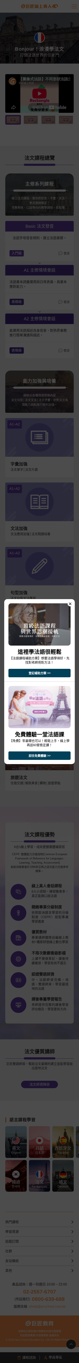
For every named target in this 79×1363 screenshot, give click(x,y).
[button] (70, 603)
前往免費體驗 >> (40, 755)
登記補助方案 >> (40, 673)
